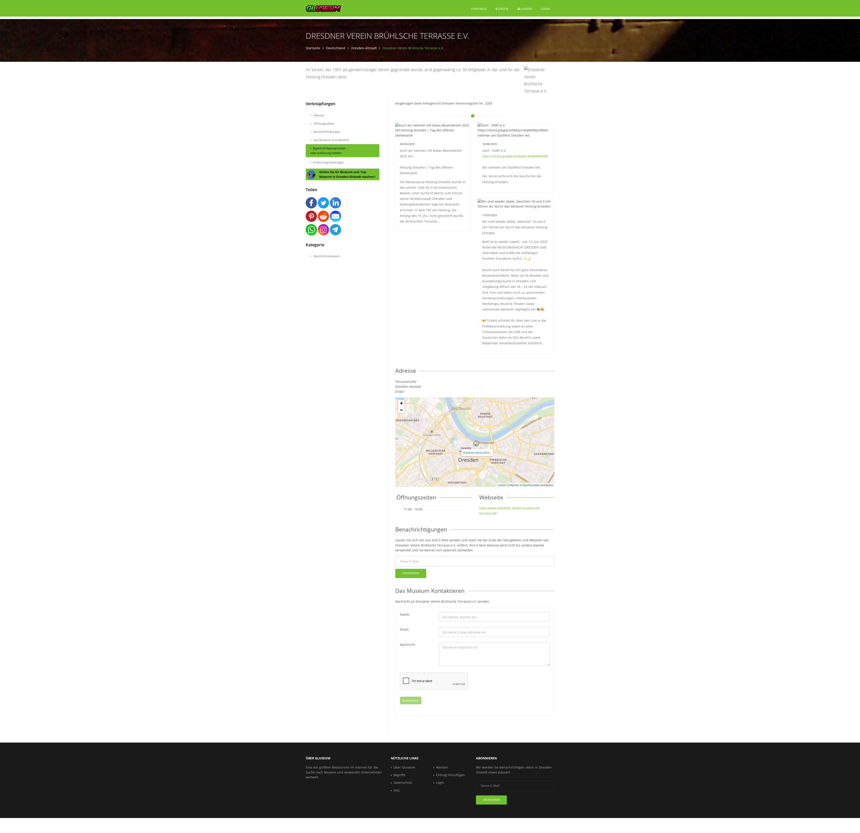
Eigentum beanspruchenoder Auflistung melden (328, 150)
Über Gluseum (404, 767)
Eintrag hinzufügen (450, 775)
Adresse (318, 115)
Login (545, 8)
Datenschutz (402, 782)
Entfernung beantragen (328, 162)
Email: (404, 629)
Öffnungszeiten (323, 124)
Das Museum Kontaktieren (331, 140)
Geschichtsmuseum (326, 256)
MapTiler (514, 485)
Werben (442, 767)
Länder (526, 8)
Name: (405, 614)
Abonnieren (410, 573)
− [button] (401, 410)
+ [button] (401, 403)
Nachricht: (408, 644)
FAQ (396, 790)
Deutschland (335, 48)
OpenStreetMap (531, 485)
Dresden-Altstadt (364, 48)
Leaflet (501, 485)
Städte (502, 9)
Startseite (479, 9)
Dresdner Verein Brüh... (477, 452)
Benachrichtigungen (326, 132)
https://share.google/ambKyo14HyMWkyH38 (515, 156)
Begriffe (399, 775)
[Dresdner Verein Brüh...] (476, 443)
